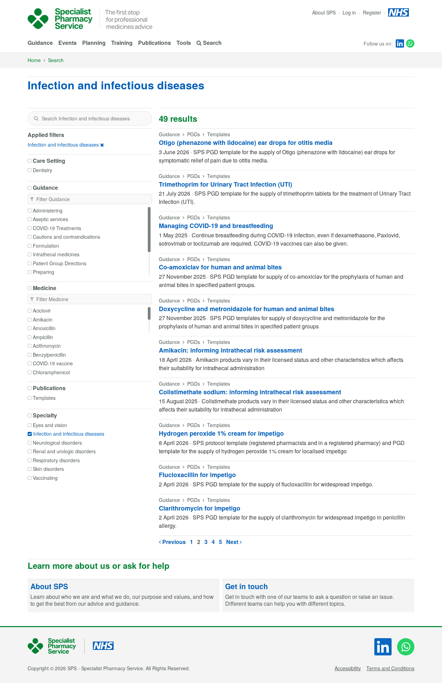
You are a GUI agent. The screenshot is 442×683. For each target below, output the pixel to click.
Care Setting (49, 160)
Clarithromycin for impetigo (199, 508)
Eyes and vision (50, 425)
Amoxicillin (44, 328)
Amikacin (42, 319)
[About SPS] (124, 595)
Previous (173, 542)
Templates (44, 397)
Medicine (44, 288)
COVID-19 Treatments (57, 228)
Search (56, 60)
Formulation (46, 245)
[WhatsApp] (410, 43)
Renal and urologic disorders (64, 451)
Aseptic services (50, 219)
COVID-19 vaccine (53, 363)
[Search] (36, 118)
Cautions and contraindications (66, 236)
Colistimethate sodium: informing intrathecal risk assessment (250, 391)
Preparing (43, 271)
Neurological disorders (57, 442)
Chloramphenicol (51, 372)
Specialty (45, 415)
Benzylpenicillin (49, 354)
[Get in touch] (318, 595)
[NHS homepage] (398, 12)
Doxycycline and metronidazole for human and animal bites (246, 308)
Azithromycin (47, 345)
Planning (94, 43)
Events (67, 43)
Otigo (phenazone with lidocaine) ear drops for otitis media (246, 142)
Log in (350, 12)
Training (122, 43)
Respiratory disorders (56, 460)
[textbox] (90, 118)
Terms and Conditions (390, 668)
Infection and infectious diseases (63, 144)
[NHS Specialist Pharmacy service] (60, 18)
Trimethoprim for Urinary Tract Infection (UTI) (225, 184)
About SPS (324, 12)
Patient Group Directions (59, 263)
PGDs (193, 134)
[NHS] (56, 646)
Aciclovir (42, 310)
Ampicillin (43, 337)
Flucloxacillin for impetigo (197, 474)
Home (34, 60)
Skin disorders (48, 468)
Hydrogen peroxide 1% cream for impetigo (221, 433)
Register (373, 12)
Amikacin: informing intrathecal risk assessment (230, 350)
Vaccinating (45, 477)
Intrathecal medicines (56, 254)
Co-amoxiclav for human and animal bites (220, 267)
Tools (183, 43)
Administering (48, 210)
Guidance (40, 43)
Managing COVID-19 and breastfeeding (216, 225)
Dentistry (42, 170)
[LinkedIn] (400, 43)
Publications (154, 43)
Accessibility (348, 668)
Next (233, 542)
